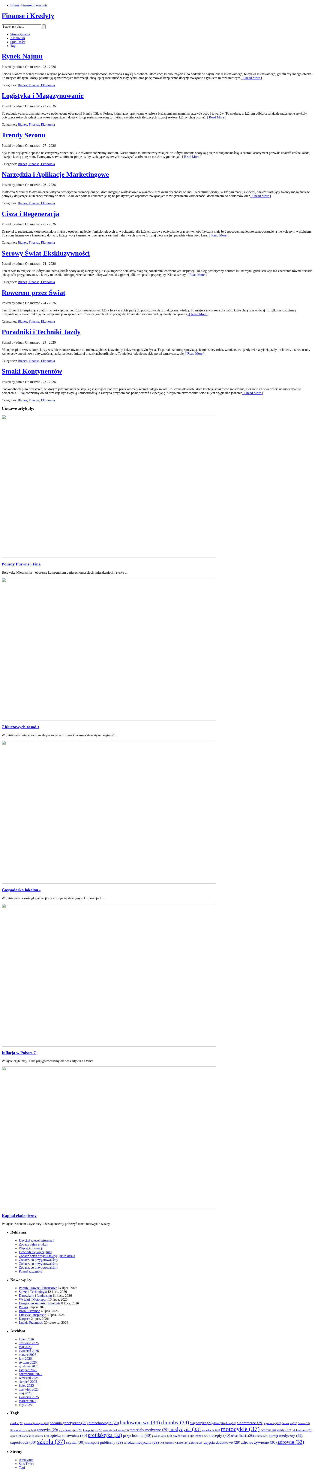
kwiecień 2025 (29, 1397)
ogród (16, 1435)
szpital (75, 1442)
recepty (220, 1435)
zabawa (196, 1442)
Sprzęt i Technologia (33, 1292)
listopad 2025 (28, 1370)
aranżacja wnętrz (36, 1423)
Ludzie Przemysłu (31, 1322)
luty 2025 (25, 1405)
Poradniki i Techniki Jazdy (41, 332)
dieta (219, 1423)
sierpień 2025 (28, 1381)
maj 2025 (25, 1393)
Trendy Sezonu (23, 135)
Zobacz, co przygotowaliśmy (38, 1260)
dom (230, 1423)
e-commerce (250, 1423)
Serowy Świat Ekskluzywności (46, 253)
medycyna (185, 1429)
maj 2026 (25, 1347)
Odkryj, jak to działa (61, 1256)
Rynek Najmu (22, 56)
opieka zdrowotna (68, 1435)
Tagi (13, 46)
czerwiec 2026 (29, 1343)
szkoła (51, 1441)
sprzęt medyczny (286, 1435)
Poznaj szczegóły (30, 1271)
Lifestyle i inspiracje (32, 1315)
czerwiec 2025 (29, 1389)
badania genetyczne (69, 1423)
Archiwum (17, 38)
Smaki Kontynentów (32, 371)
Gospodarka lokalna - (21, 890)
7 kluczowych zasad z (20, 727)
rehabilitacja (242, 1435)
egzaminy (272, 1423)
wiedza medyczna (141, 1442)
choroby (175, 1422)
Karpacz (24, 1318)
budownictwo (140, 1422)
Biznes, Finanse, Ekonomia (28, 5)
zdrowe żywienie (259, 1442)
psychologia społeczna (191, 1435)
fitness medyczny (23, 1430)
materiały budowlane (116, 1430)
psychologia (162, 1435)
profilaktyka (105, 1435)
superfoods (23, 1442)
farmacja (289, 1423)
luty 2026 (25, 1358)
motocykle (240, 1428)
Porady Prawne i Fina (21, 564)
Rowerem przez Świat (33, 292)
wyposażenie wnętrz (174, 1442)
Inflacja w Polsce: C (19, 1052)
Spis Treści (17, 42)
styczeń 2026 (28, 1362)
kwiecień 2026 (29, 1351)
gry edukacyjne (70, 1430)
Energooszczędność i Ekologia (39, 1303)
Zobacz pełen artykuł (33, 1244)
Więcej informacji (31, 1248)
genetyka (47, 1430)
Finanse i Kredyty (28, 15)
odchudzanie (302, 1430)
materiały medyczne (149, 1430)
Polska (23, 1307)
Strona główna (20, 34)
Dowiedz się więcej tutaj (35, 1252)
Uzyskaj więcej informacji (36, 1240)
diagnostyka (201, 1423)
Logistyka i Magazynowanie (43, 95)
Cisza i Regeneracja (30, 214)
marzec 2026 (27, 1354)
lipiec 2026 (26, 1339)
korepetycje (92, 1430)
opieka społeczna (36, 1435)
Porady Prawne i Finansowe (38, 1288)
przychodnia (137, 1435)
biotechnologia (103, 1423)
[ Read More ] (251, 78)
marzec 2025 (27, 1401)
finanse (304, 1423)
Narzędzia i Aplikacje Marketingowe (55, 174)
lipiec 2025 (26, 1385)
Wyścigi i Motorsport (33, 1299)
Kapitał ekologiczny (19, 1215)
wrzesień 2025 (29, 1378)
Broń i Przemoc (29, 1311)
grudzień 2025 (28, 1366)
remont (261, 1435)
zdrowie (291, 1442)
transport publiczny (104, 1442)
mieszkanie (210, 1430)
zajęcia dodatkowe (222, 1442)
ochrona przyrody (276, 1430)
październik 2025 (30, 1374)
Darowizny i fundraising (35, 1295)
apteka (16, 1423)
